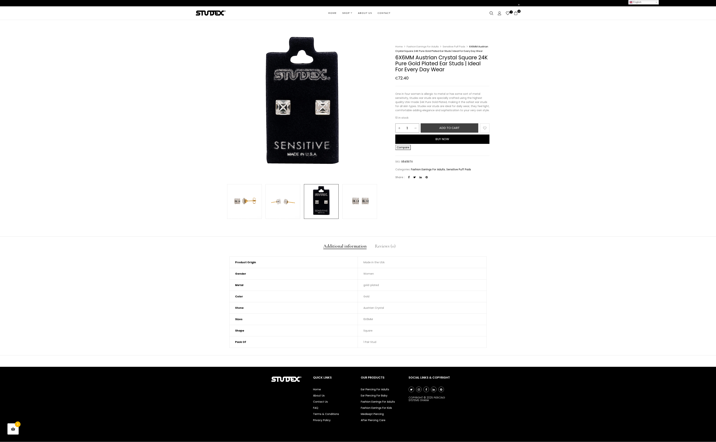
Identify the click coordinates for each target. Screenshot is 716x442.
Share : (399, 177)
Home (399, 46)
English (636, 2)
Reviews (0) (385, 246)
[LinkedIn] (421, 177)
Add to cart (449, 128)
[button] (517, 13)
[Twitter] (414, 177)
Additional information (345, 246)
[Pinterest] (426, 177)
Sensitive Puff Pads (454, 46)
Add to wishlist (484, 128)
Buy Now (442, 139)
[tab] (345, 246)
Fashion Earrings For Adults (423, 46)
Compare (403, 147)
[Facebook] (409, 177)
